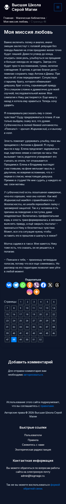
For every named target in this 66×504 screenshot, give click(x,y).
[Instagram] (30, 292)
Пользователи (33, 435)
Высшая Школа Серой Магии (26, 7)
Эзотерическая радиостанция (33, 450)
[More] (36, 292)
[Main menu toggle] (58, 7)
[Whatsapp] (23, 285)
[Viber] (36, 285)
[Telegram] (16, 285)
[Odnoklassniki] (30, 285)
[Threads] (57, 285)
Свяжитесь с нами (33, 445)
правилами (47, 406)
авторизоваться (33, 375)
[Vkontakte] (9, 285)
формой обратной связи (41, 487)
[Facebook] (43, 285)
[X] (50, 285)
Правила (33, 440)
